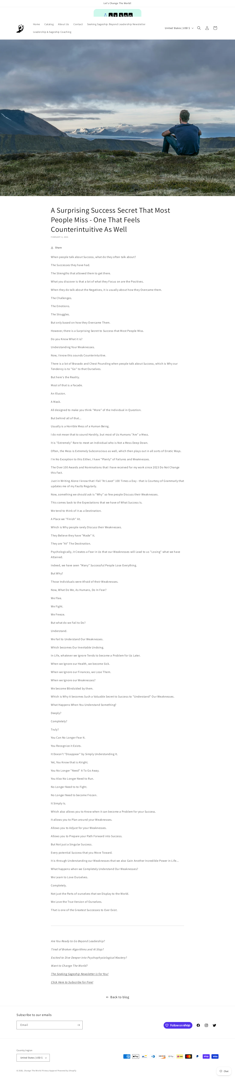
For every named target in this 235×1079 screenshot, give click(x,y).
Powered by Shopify (66, 1070)
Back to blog (119, 997)
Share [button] (58, 247)
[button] (199, 28)
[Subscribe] (78, 1025)
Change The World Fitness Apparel (40, 1070)
